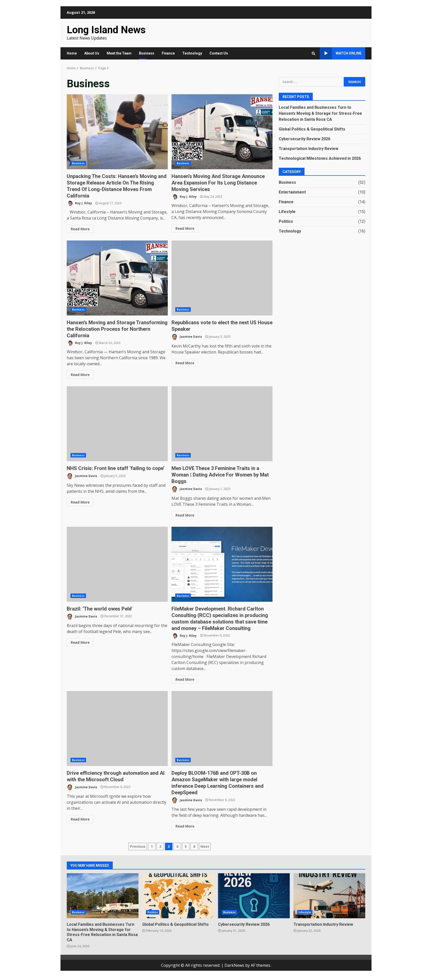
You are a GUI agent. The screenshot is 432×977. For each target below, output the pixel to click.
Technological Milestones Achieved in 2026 (320, 158)
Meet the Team (119, 53)
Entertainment (292, 192)
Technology (192, 53)
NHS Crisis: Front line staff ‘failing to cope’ (117, 423)
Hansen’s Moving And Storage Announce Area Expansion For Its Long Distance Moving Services (222, 131)
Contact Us (219, 53)
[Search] (313, 53)
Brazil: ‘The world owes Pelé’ (117, 564)
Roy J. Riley (83, 203)
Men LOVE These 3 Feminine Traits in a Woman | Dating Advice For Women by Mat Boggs (222, 423)
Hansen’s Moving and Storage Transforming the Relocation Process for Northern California (117, 278)
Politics (286, 221)
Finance (168, 53)
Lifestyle (287, 211)
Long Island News (106, 30)
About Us (91, 53)
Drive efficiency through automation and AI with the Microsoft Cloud (117, 728)
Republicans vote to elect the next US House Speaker (222, 278)
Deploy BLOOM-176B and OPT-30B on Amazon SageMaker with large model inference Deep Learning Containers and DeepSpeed (222, 728)
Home (72, 53)
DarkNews (234, 965)
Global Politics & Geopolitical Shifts (312, 128)
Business (146, 53)
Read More (80, 228)
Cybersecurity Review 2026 (304, 138)
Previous (138, 846)
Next (204, 846)
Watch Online (349, 53)
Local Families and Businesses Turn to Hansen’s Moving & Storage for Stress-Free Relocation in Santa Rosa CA (320, 113)
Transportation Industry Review (308, 148)
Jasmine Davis (190, 336)
